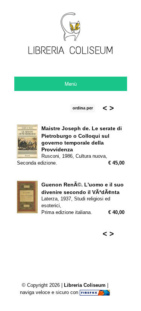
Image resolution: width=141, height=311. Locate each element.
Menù (71, 83)
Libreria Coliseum (85, 285)
